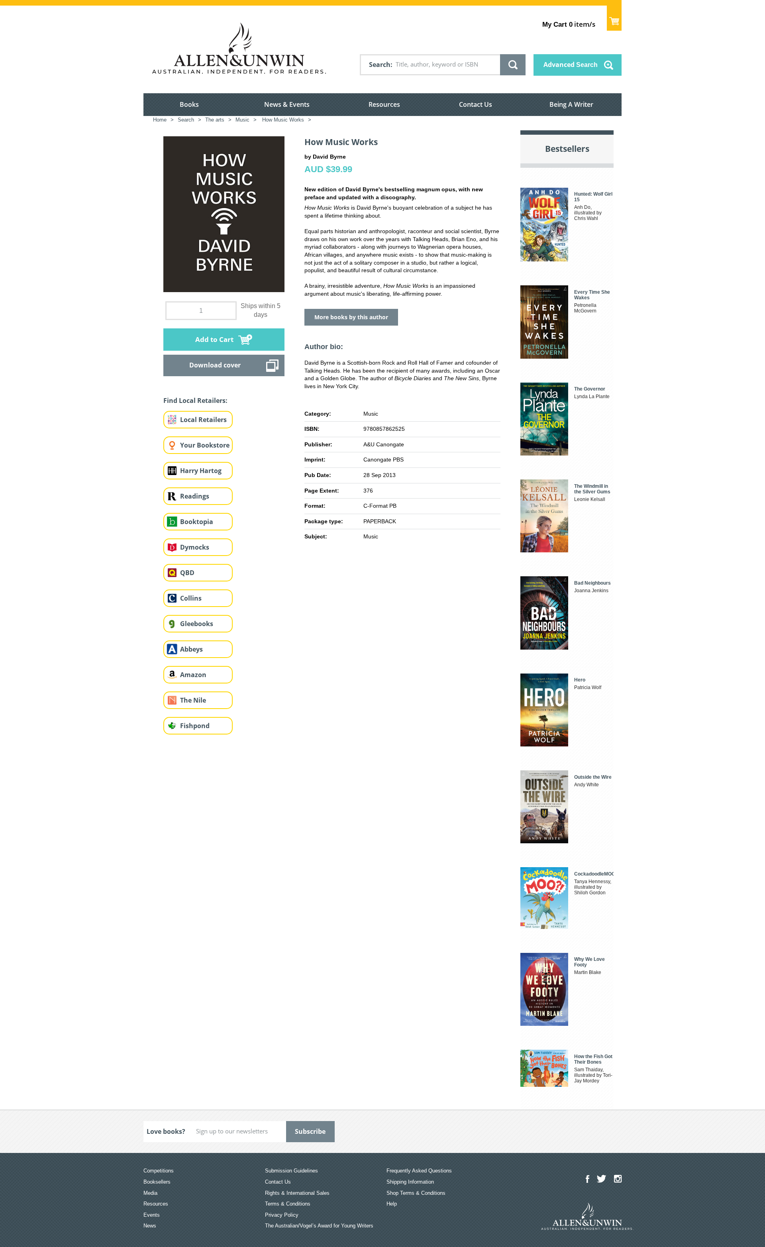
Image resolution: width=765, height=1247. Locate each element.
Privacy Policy (281, 1215)
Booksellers (157, 1182)
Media (150, 1193)
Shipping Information (410, 1182)
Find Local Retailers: (195, 400)
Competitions (158, 1171)
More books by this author (351, 317)
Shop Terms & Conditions (415, 1193)
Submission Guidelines (291, 1171)
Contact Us (475, 104)
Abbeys (191, 649)
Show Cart (614, 18)
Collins (191, 598)
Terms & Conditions (287, 1204)
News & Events (287, 104)
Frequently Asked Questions (419, 1171)
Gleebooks (196, 623)
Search (379, 64)
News (149, 1226)
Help (391, 1204)
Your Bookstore (205, 445)
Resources (384, 104)
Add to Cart (214, 339)
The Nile (193, 700)
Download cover (215, 365)
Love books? (166, 1131)
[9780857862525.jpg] (223, 213)
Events (151, 1215)
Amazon (193, 674)
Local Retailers (203, 419)
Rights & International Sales (297, 1193)
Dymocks (194, 547)
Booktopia (196, 521)
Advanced (570, 64)
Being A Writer (571, 104)
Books (189, 104)
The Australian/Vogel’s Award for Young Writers (319, 1226)
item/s (568, 24)
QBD (187, 572)
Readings (194, 496)
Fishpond (195, 725)
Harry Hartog (201, 470)
